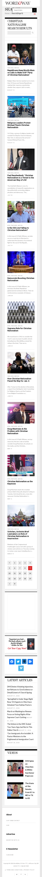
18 (25, 579)
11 (15, 573)
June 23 (10, 346)
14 (30, 573)
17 (20, 579)
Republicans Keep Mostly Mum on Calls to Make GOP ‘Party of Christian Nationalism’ (21, 72)
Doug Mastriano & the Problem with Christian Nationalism (17, 431)
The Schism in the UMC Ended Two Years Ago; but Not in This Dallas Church (19, 727)
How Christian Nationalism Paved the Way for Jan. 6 (19, 379)
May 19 (9, 448)
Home (7, 13)
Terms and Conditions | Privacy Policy (20, 870)
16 (15, 579)
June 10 (10, 396)
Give (7, 825)
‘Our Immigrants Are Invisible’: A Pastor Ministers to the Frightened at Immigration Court (20, 736)
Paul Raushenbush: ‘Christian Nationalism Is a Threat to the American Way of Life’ (20, 177)
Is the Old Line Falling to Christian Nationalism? (18, 229)
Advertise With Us (12, 840)
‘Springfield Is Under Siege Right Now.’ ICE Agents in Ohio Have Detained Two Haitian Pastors (20, 702)
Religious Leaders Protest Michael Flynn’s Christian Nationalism (18, 125)
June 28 (10, 295)
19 (30, 579)
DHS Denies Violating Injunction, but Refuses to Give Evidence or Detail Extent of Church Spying (20, 689)
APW (8, 225)
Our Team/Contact (13, 820)
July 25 (9, 195)
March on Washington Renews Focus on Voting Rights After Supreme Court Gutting (19, 714)
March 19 (10, 554)
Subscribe (9, 855)
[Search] (33, 33)
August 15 (10, 90)
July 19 (9, 245)
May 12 (9, 499)
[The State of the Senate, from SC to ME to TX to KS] (15, 798)
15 (9, 579)
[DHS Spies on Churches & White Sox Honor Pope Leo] (15, 776)
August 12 (10, 142)
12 (20, 573)
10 (9, 573)
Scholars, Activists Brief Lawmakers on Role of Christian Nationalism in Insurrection (18, 535)
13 (25, 573)
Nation (16, 68)
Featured (10, 68)
